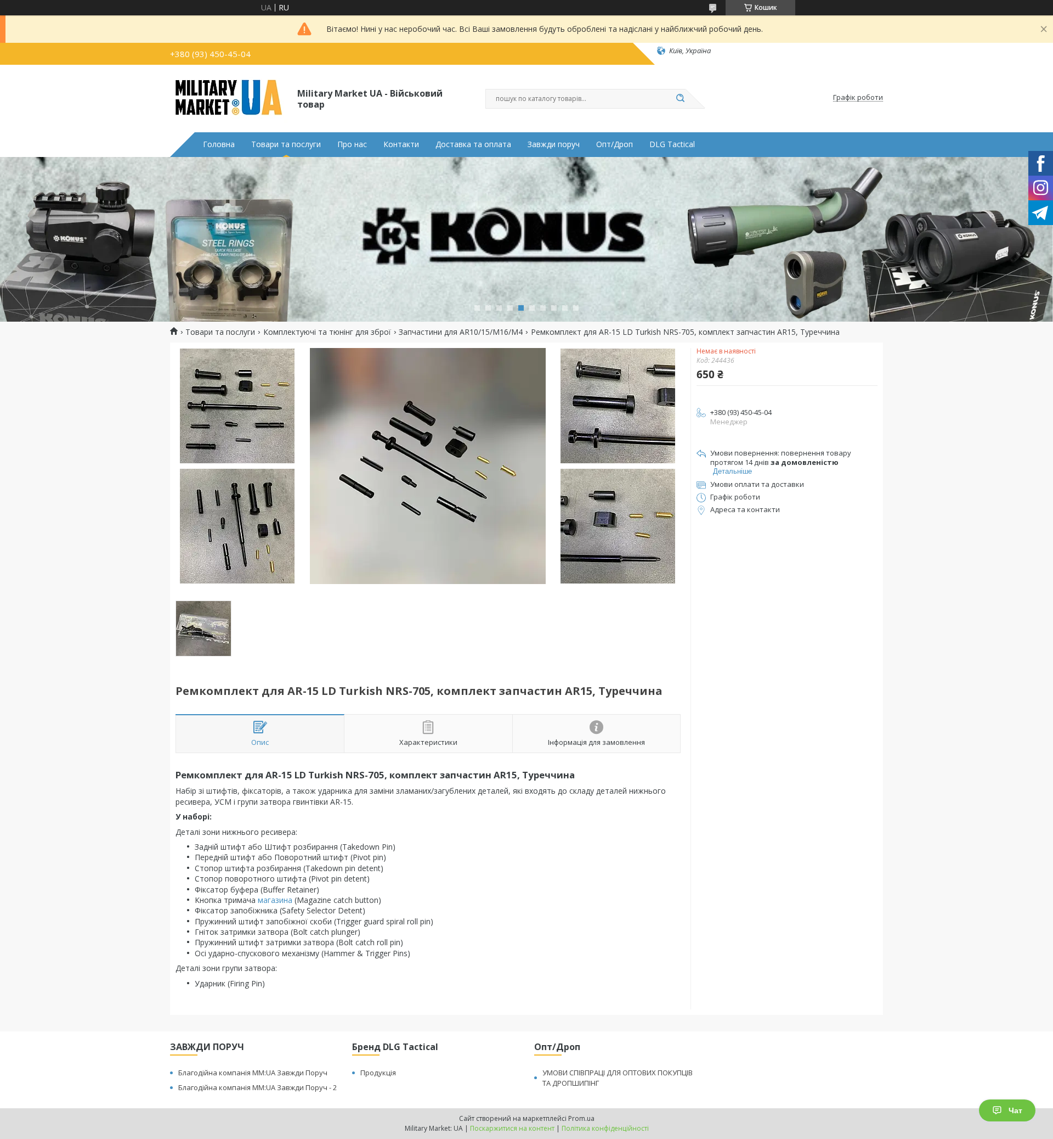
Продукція (378, 1073)
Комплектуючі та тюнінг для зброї (327, 332)
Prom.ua (581, 1118)
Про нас (352, 144)
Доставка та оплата (473, 144)
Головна (219, 144)
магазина (275, 900)
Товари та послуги (286, 144)
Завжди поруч (554, 144)
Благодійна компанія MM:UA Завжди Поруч (252, 1073)
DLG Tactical (672, 144)
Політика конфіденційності (605, 1128)
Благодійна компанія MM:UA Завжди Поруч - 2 (257, 1087)
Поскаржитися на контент (512, 1128)
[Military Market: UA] (228, 97)
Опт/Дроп (614, 144)
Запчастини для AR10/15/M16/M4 (461, 332)
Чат (1015, 1110)
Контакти (401, 144)
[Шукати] (680, 99)
